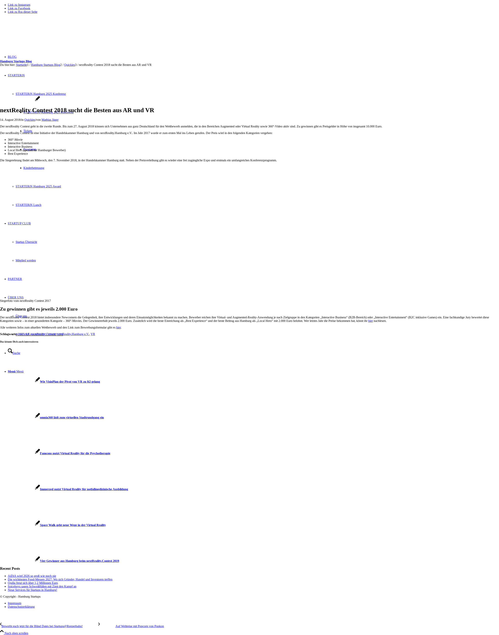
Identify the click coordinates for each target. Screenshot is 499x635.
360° (21, 334)
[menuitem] (253, 603)
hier (370, 320)
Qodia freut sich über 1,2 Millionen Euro (33, 583)
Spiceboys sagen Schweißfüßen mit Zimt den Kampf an (42, 586)
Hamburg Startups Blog (16, 61)
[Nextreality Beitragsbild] (20, 100)
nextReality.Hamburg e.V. (73, 334)
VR (93, 334)
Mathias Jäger (50, 119)
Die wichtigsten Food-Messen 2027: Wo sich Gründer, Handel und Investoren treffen (60, 579)
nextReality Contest (43, 334)
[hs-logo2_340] (29, 35)
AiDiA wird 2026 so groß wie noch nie (32, 576)
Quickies (29, 119)
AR (27, 334)
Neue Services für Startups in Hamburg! (32, 590)
